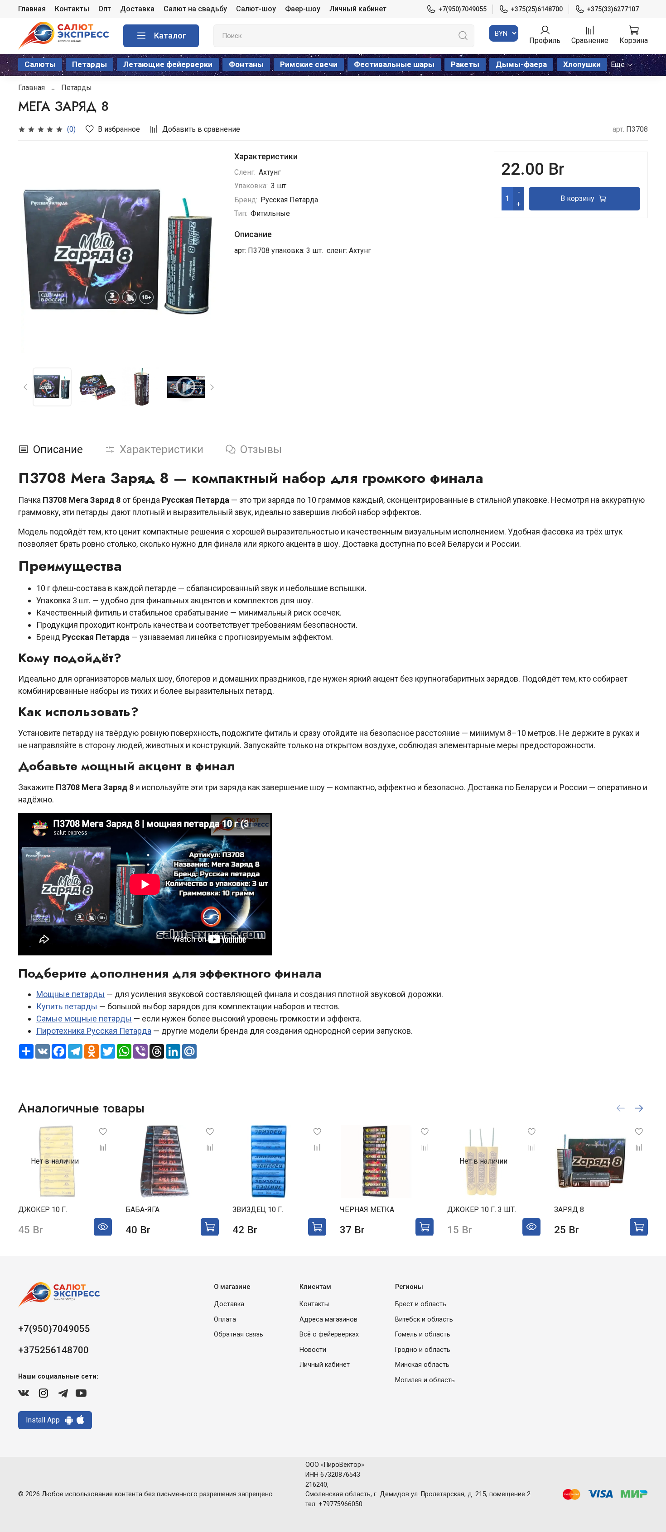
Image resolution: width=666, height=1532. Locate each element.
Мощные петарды (70, 994)
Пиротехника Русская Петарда (93, 1031)
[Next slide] (205, 252)
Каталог (170, 35)
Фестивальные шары (394, 64)
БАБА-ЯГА (142, 1209)
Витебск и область (424, 1319)
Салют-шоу (256, 9)
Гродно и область (422, 1350)
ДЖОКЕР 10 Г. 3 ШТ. (481, 1209)
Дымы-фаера (521, 64)
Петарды (89, 64)
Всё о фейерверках (329, 1334)
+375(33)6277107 (613, 9)
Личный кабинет (357, 9)
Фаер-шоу (302, 9)
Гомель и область (422, 1334)
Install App (45, 1420)
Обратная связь (238, 1334)
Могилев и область (425, 1380)
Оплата (225, 1319)
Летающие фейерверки (167, 64)
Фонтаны (246, 64)
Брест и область (420, 1304)
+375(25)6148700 (537, 9)
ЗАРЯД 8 (569, 1209)
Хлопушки (582, 64)
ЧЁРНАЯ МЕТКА (367, 1209)
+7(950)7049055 (463, 9)
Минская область (422, 1365)
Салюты (40, 64)
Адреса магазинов (328, 1319)
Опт (104, 9)
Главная (32, 9)
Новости (312, 1350)
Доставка (137, 9)
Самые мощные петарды (84, 1018)
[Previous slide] (32, 252)
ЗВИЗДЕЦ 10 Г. (257, 1209)
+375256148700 (53, 1350)
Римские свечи (309, 64)
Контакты (72, 9)
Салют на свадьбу (195, 9)
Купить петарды (66, 1006)
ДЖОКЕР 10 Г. (42, 1209)
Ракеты (465, 64)
